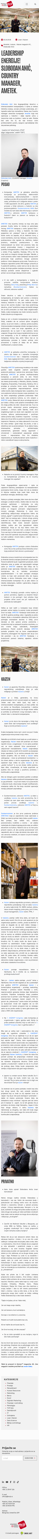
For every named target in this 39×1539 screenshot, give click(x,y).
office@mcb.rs (7, 1496)
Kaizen (6, 687)
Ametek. (29, 178)
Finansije (10, 1383)
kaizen (13, 44)
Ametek (7, 44)
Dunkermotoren (24, 208)
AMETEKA (5, 816)
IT (8, 1413)
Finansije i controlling (15, 1403)
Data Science (12, 1420)
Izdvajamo (11, 1415)
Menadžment (12, 1388)
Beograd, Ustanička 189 (10, 1513)
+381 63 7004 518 (8, 1504)
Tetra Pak (14, 285)
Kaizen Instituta (16, 1054)
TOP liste (10, 1408)
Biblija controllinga (14, 1423)
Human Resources (13, 1391)
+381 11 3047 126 (8, 1489)
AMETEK (16, 192)
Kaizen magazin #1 (24, 44)
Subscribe (29, 1458)
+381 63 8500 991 (8, 1506)
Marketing (10, 1393)
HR (8, 1425)
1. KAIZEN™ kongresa (27, 1052)
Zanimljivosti (11, 1410)
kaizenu (6, 918)
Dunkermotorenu (10, 805)
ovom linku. (27, 1366)
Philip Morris (32, 285)
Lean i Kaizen (23, 40)
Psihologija (11, 1405)
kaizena (21, 692)
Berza (9, 1396)
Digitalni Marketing (14, 1400)
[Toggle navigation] (26, 4)
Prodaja (10, 1386)
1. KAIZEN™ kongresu (15, 1018)
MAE (32, 208)
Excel (9, 1398)
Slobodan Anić (9, 47)
